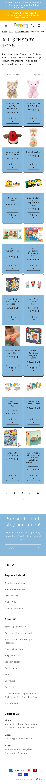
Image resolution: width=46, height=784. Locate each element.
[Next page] (23, 499)
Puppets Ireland (26, 779)
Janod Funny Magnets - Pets (33, 301)
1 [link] (6, 492)
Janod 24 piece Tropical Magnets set (12, 301)
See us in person (12, 661)
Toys (11, 32)
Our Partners (11, 668)
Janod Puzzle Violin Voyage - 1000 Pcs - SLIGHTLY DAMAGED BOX (33, 457)
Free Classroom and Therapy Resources (18, 641)
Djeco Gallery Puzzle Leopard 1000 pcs (33, 201)
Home (4, 32)
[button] (6, 25)
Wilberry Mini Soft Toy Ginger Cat (12, 106)
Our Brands (10, 687)
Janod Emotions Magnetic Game (33, 354)
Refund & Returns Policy (16, 589)
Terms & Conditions (14, 608)
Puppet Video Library (15, 649)
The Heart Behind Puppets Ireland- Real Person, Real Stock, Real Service (22, 695)
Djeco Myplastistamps (12, 250)
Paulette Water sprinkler (12, 352)
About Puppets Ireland (15, 626)
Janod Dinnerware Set (12, 403)
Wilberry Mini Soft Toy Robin (12, 153)
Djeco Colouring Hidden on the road (33, 252)
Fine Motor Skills (22, 32)
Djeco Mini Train (12, 199)
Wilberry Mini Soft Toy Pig (33, 105)
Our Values (10, 680)
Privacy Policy (11, 595)
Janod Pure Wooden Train (33, 402)
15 (38, 492)
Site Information (12, 703)
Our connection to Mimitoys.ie (19, 633)
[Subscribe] (38, 547)
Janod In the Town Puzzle (13, 454)
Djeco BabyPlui (33, 152)
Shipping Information (15, 583)
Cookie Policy (11, 602)
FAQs (7, 674)
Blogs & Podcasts (13, 655)
